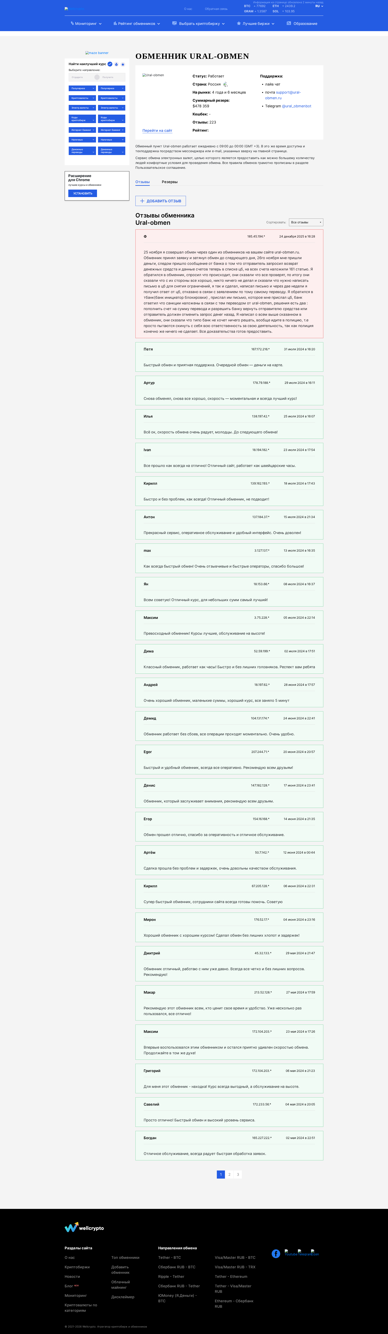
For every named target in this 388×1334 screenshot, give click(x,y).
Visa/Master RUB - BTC (235, 1257)
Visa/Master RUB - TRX (235, 1267)
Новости (72, 1276)
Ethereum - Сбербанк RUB (234, 1304)
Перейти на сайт (157, 130)
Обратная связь (216, 9)
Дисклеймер (122, 1297)
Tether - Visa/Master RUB (233, 1289)
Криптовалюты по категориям (81, 1308)
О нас (188, 9)
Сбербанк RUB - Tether (179, 1286)
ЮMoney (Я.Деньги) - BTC (177, 1298)
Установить (82, 193)
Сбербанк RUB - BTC (176, 1267)
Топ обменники (125, 1257)
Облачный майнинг (120, 1285)
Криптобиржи (77, 1267)
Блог (72, 1286)
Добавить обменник (120, 1270)
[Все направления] (110, 64)
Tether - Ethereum (231, 1276)
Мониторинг (76, 1295)
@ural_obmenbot (296, 106)
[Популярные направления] (116, 64)
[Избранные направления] (122, 64)
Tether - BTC (169, 1257)
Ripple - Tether (171, 1276)
